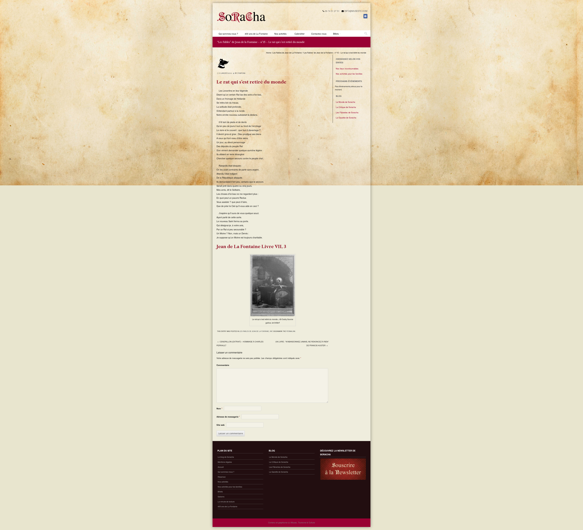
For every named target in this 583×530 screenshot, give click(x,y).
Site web (220, 424)
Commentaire (222, 365)
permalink (290, 331)
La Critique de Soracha (346, 107)
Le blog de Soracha (226, 457)
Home (268, 52)
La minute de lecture (226, 501)
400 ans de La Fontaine (256, 33)
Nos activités (280, 33)
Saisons (221, 496)
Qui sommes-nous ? (228, 33)
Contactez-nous (318, 33)
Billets (336, 33)
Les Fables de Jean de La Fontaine (287, 52)
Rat (271, 331)
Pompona (241, 73)
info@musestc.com (355, 10)
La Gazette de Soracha (346, 117)
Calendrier (300, 33)
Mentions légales (225, 462)
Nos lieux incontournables (347, 68)
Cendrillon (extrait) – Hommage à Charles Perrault (239, 343)
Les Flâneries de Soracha (347, 112)
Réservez (222, 476)
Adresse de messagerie (228, 416)
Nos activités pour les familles (349, 73)
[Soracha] (241, 23)
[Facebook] (365, 16)
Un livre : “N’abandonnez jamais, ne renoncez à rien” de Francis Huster (302, 343)
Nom (219, 408)
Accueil (221, 467)
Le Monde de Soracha (345, 102)
